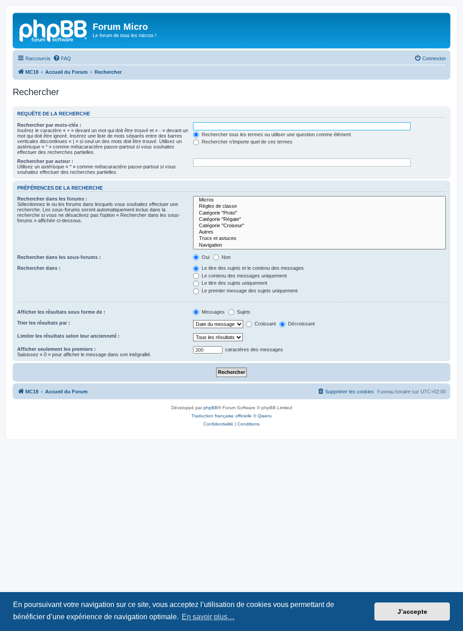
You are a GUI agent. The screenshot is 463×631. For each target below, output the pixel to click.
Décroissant (301, 323)
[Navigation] (319, 245)
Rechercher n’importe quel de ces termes (246, 141)
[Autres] (319, 232)
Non (225, 257)
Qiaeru (265, 415)
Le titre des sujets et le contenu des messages (252, 268)
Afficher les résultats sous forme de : (61, 312)
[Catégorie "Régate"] (319, 219)
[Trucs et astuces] (319, 238)
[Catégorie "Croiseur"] (319, 226)
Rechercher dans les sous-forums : (59, 257)
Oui (204, 257)
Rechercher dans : (39, 268)
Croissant (264, 323)
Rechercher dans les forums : (52, 198)
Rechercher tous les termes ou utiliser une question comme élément (275, 134)
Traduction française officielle (221, 415)
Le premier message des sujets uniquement (249, 290)
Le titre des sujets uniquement (233, 283)
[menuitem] (62, 58)
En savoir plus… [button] (208, 617)
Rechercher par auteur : (45, 161)
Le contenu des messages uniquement (243, 275)
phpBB (210, 407)
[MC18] (54, 29)
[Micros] (319, 200)
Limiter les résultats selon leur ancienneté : (68, 336)
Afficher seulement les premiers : (56, 349)
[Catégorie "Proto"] (319, 213)
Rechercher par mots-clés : (49, 125)
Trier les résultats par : (43, 322)
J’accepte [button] (412, 611)
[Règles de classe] (319, 206)
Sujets (243, 312)
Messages (212, 312)
